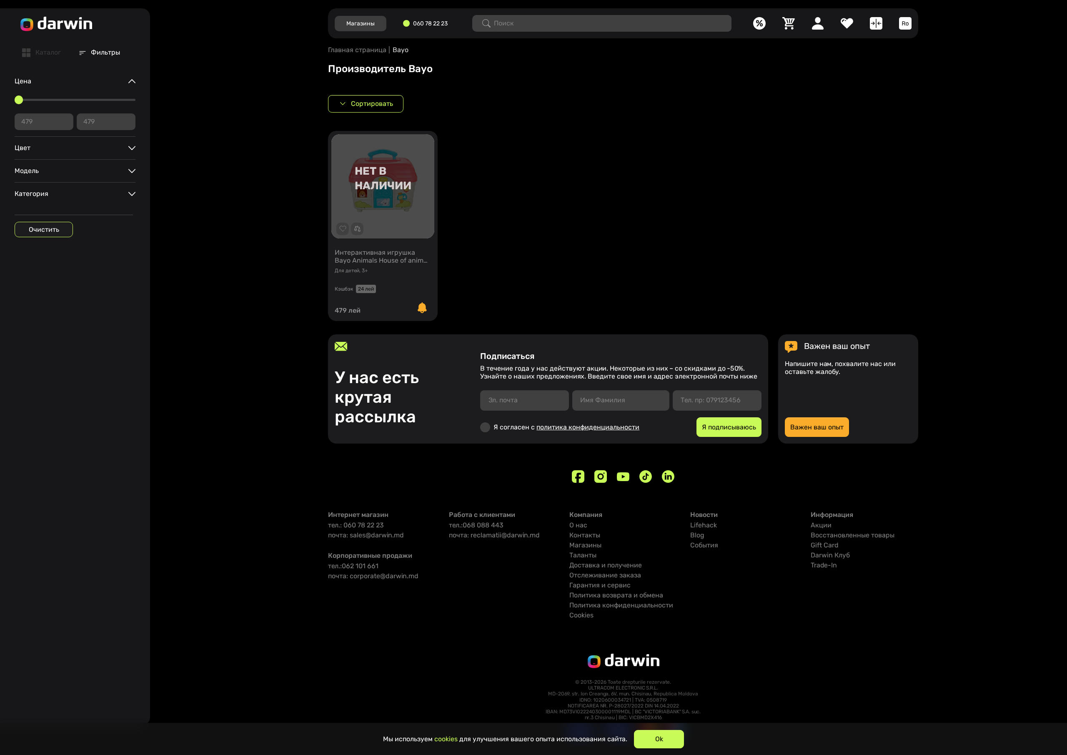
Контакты (584, 535)
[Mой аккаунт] (818, 23)
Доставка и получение (605, 565)
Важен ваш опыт (817, 427)
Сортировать (372, 104)
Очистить (44, 229)
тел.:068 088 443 (476, 525)
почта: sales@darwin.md (366, 535)
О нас (578, 525)
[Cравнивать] (876, 23)
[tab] (41, 52)
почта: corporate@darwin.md (373, 576)
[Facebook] (578, 476)
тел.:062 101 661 (353, 566)
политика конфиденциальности (587, 427)
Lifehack (703, 525)
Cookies (581, 615)
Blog (697, 535)
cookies (446, 739)
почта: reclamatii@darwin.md (494, 535)
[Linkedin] (668, 476)
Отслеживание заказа (605, 575)
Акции (821, 525)
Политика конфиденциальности (621, 605)
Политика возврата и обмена (616, 595)
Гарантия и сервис (600, 585)
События (704, 545)
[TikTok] (645, 476)
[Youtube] (623, 477)
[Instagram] (600, 476)
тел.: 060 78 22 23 (356, 525)
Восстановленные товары (852, 535)
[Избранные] (847, 23)
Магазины (585, 545)
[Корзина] (788, 23)
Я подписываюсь (729, 427)
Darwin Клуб (830, 555)
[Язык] (905, 23)
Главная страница (357, 50)
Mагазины (360, 23)
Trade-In (824, 565)
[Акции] (759, 23)
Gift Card (825, 545)
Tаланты (582, 555)
